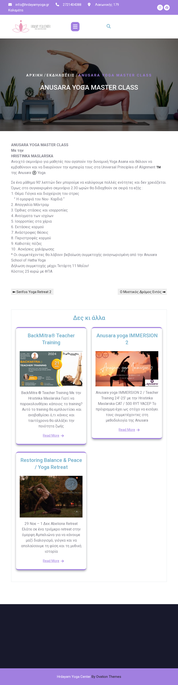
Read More (51, 435)
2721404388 (72, 5)
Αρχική (34, 75)
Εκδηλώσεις (61, 75)
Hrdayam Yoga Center (89, 677)
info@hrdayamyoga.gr (32, 5)
